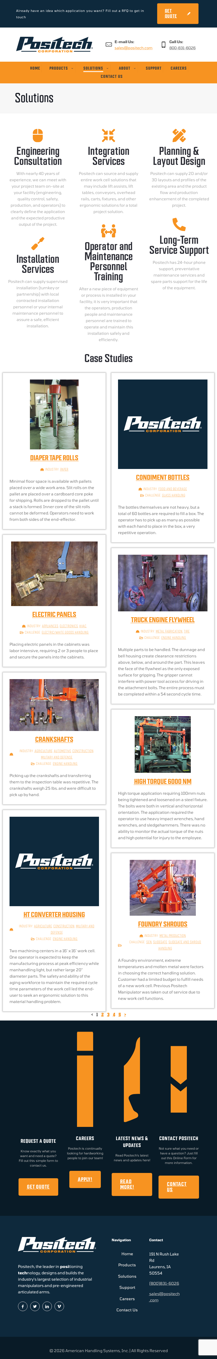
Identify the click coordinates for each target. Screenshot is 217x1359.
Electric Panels (54, 614)
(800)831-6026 (164, 1283)
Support (127, 1287)
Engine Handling (173, 638)
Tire (187, 631)
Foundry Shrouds (162, 924)
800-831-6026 (182, 48)
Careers (127, 1298)
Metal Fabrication (169, 631)
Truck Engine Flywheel (163, 620)
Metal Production (173, 936)
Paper (64, 469)
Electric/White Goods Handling (65, 632)
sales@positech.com (133, 48)
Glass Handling (174, 495)
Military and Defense (57, 757)
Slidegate (160, 942)
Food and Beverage (173, 489)
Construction (83, 751)
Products (127, 1264)
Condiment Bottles (162, 477)
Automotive (62, 751)
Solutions (127, 1276)
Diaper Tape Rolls (54, 458)
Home (127, 1253)
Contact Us (127, 1309)
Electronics (69, 626)
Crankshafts (54, 739)
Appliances (50, 626)
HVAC (83, 626)
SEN (149, 942)
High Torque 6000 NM (163, 781)
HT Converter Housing (54, 915)
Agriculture (44, 751)
